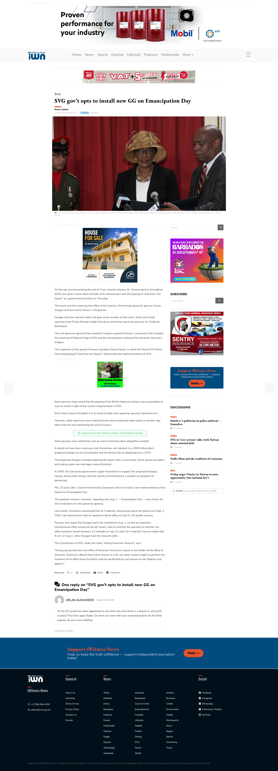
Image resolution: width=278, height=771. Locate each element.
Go (219, 300)
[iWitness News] (35, 678)
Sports (102, 54)
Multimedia (170, 54)
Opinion (117, 54)
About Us (70, 692)
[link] (36, 56)
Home (77, 54)
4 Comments (178, 428)
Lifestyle (134, 54)
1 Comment (177, 447)
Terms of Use (72, 703)
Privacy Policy (72, 709)
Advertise (70, 698)
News (89, 54)
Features (151, 54)
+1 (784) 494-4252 (40, 704)
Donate (195, 383)
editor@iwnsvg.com (41, 709)
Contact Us (71, 714)
